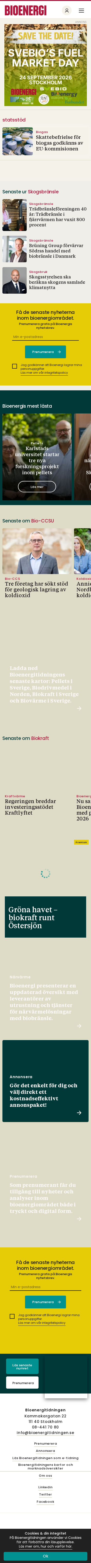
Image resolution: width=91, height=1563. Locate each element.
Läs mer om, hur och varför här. (45, 1546)
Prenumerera (23, 1383)
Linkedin (45, 1487)
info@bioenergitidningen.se (45, 1432)
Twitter (45, 1495)
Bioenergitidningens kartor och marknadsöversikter (45, 1467)
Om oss (45, 1476)
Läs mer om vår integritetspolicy (44, 373)
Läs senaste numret (22, 1367)
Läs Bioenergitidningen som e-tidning (45, 1458)
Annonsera (45, 1451)
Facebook (45, 1502)
